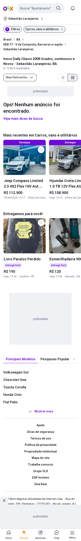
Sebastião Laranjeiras (18, 49)
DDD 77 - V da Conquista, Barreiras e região (33, 44)
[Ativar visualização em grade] (73, 77)
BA (18, 39)
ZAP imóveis (40, 477)
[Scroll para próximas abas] (74, 359)
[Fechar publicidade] (4, 500)
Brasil (7, 39)
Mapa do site (40, 458)
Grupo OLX (40, 471)
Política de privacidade (40, 444)
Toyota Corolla (14, 387)
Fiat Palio (10, 402)
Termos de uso (40, 438)
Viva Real (40, 484)
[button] (40, 8)
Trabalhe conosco (40, 464)
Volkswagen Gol (15, 372)
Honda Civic (12, 395)
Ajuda (40, 425)
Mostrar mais (43, 411)
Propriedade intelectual (40, 451)
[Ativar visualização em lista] (63, 77)
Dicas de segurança (40, 431)
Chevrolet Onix (14, 380)
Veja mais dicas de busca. (23, 119)
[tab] (20, 359)
